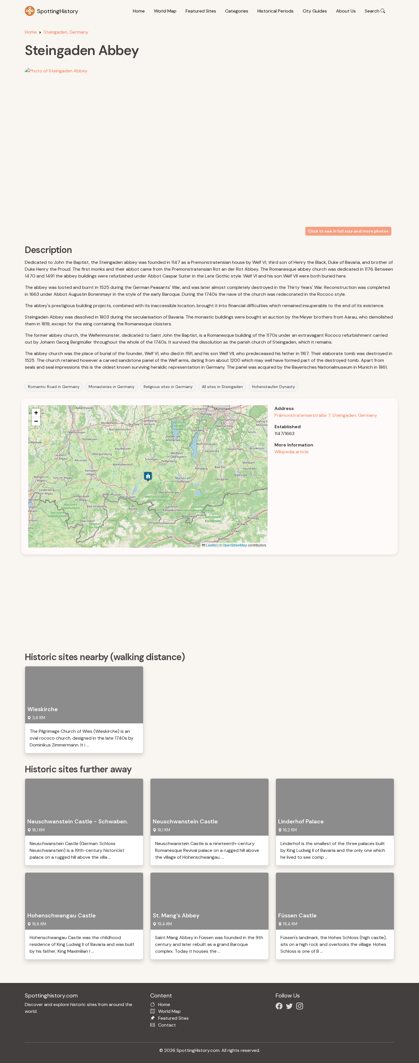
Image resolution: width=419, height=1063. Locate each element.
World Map (165, 11)
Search (373, 11)
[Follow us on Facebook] (280, 1007)
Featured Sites (201, 11)
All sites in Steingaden (222, 386)
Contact (167, 1025)
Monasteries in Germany (112, 386)
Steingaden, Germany (66, 32)
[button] (147, 476)
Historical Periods (275, 11)
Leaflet (211, 544)
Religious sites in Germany (168, 386)
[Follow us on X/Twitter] (290, 1007)
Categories (236, 11)
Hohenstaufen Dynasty (273, 386)
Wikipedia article (291, 452)
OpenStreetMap (235, 544)
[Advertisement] (196, 601)
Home (139, 11)
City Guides (315, 11)
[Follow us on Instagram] (300, 1007)
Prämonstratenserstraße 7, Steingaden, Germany (325, 415)
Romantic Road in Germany (54, 386)
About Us (346, 11)
